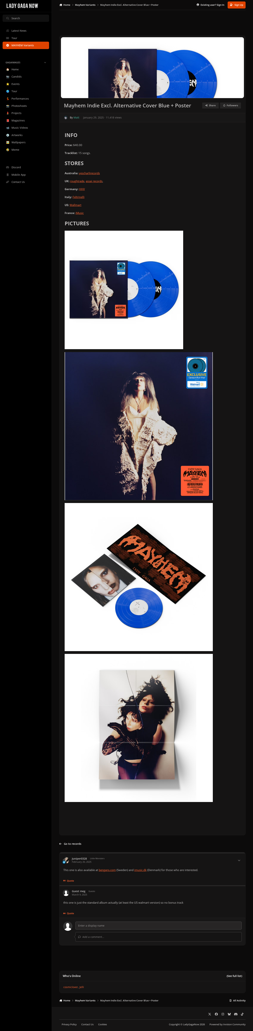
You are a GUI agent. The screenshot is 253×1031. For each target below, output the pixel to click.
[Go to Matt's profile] (66, 118)
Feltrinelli (78, 197)
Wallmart (75, 205)
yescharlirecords (89, 173)
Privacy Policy (69, 1024)
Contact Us (87, 1024)
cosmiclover (70, 987)
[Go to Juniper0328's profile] (66, 860)
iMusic (80, 213)
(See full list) (234, 976)
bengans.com (107, 870)
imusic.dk (140, 870)
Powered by (227, 1024)
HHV (82, 189)
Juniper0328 (79, 858)
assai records (94, 181)
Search (15, 18)
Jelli (81, 987)
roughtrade (77, 181)
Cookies (102, 1024)
